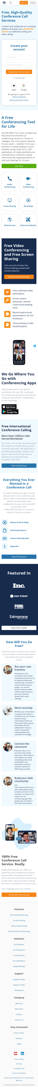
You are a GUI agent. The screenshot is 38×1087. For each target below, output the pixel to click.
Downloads (19, 990)
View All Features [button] (19, 556)
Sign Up (23, 3)
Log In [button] (33, 3)
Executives (19, 1009)
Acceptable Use (19, 1068)
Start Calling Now (19, 465)
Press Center (19, 1033)
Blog (19, 1044)
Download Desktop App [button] (19, 277)
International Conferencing (19, 931)
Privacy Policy (19, 1059)
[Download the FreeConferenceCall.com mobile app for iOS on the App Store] (9, 406)
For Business (19, 944)
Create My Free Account (19, 72)
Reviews (19, 1038)
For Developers (19, 961)
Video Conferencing (19, 926)
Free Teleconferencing (19, 915)
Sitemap (19, 1064)
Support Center (19, 979)
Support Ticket (19, 985)
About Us (19, 1003)
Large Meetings (19, 966)
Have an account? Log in (19, 100)
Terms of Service (19, 97)
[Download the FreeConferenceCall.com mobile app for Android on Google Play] (10, 411)
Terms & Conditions (19, 1073)
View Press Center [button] (19, 628)
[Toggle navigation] (10, 3)
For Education (19, 955)
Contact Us (19, 1020)
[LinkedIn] (22, 1053)
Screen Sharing (19, 920)
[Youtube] (15, 1053)
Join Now (19, 166)
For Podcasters (19, 950)
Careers (19, 1014)
